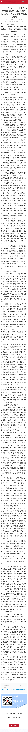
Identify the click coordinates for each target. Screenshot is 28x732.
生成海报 (14, 725)
